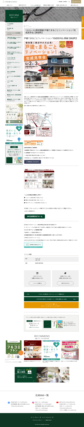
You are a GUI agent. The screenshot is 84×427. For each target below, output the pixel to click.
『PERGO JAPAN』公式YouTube (65, 408)
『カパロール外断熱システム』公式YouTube (67, 410)
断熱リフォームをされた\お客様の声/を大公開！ (69, 361)
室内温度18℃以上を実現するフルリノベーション (32, 361)
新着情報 (60, 1)
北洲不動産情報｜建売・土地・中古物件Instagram (44, 406)
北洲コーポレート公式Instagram (41, 402)
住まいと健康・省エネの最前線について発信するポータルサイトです (51, 362)
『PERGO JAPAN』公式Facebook (17, 406)
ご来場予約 (82, 21)
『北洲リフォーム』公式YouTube (65, 406)
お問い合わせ (82, 33)
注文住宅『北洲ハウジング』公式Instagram (43, 404)
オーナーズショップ (46, 417)
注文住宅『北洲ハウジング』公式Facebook (19, 402)
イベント (49, 8)
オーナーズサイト (35, 417)
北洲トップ (26, 8)
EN (69, 1)
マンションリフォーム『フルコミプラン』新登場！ (13, 362)
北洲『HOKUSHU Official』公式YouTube (67, 402)
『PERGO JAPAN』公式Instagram (41, 410)
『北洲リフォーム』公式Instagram (41, 408)
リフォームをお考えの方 (33, 8)
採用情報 (65, 1)
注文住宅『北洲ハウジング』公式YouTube (67, 404)
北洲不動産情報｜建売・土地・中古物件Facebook (20, 404)
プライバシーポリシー (38, 420)
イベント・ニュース (42, 8)
